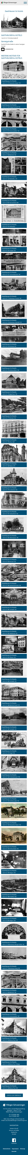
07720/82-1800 (15, 1114)
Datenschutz (6, 1148)
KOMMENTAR (9, 49)
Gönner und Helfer (14, 1130)
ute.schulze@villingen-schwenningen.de (16, 1120)
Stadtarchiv (14, 1132)
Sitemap (22, 1148)
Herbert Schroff (14, 1128)
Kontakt (14, 1134)
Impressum (15, 1148)
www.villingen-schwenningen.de (15, 1119)
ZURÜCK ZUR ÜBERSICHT (14, 1095)
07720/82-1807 (15, 1116)
